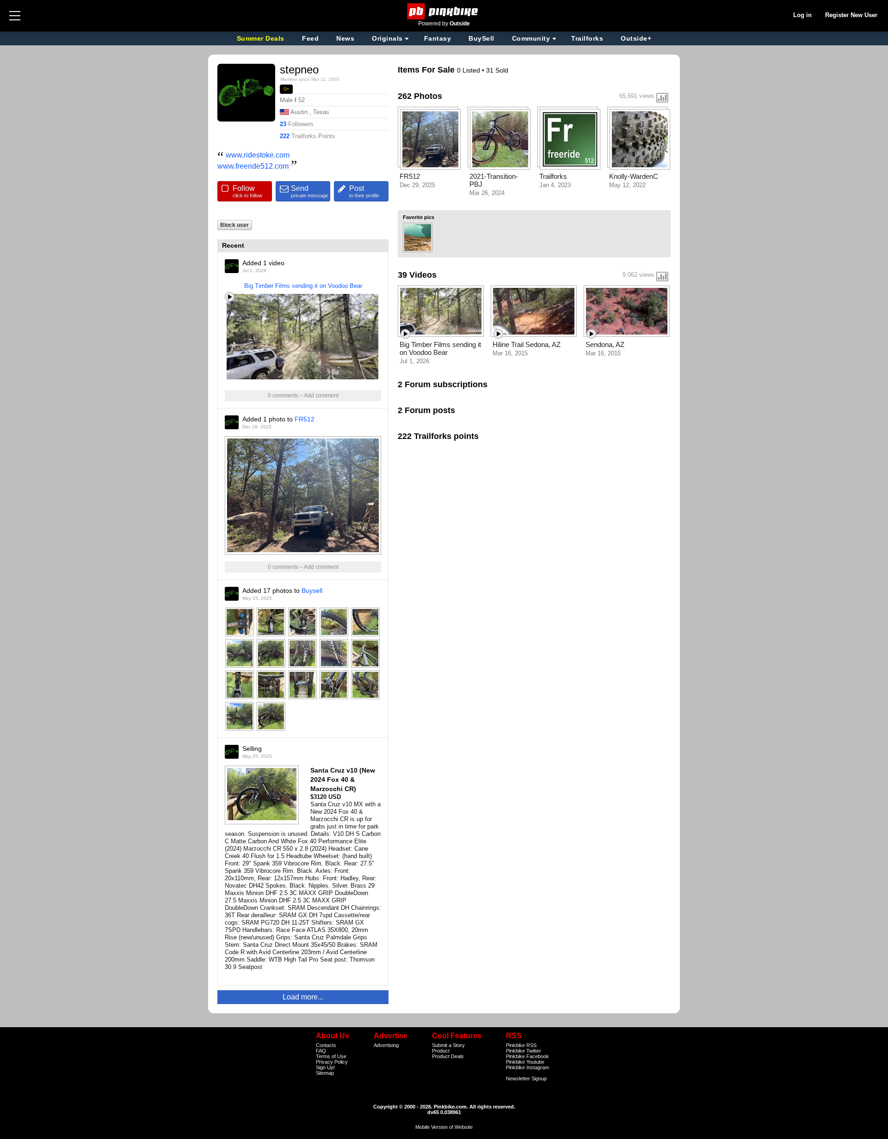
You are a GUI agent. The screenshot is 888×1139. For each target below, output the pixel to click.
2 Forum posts (426, 410)
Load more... (303, 997)
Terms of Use (331, 1056)
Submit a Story (448, 1045)
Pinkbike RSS (521, 1045)
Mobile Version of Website (444, 1127)
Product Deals (448, 1056)
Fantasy (437, 38)
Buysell (312, 590)
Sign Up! (325, 1067)
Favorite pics (418, 217)
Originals (387, 38)
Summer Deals (262, 38)
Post (364, 191)
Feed (310, 38)
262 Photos (420, 96)
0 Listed (469, 70)
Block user (234, 225)
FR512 (304, 419)
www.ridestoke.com (258, 155)
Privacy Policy (332, 1062)
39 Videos (417, 275)
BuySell (481, 38)
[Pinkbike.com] (444, 11)
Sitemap (325, 1073)
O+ (287, 89)
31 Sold (497, 70)
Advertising (386, 1045)
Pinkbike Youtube (525, 1062)
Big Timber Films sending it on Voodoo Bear (303, 285)
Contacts (326, 1045)
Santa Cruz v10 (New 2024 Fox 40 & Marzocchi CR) (342, 779)
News (345, 38)
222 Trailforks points (438, 436)
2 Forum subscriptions (442, 384)
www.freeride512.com (253, 166)
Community (531, 38)
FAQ (321, 1051)
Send (309, 191)
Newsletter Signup (526, 1078)
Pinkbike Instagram (527, 1067)
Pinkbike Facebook (527, 1056)
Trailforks (587, 38)
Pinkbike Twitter (523, 1051)
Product (441, 1051)
